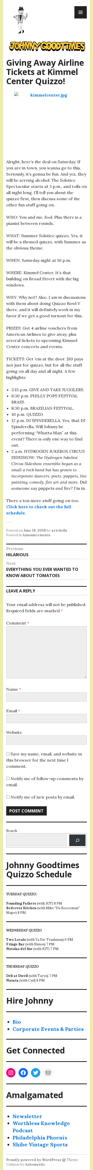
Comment (17, 623)
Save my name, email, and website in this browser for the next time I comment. (44, 760)
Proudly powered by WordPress (33, 1160)
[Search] (77, 840)
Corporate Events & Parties (48, 1029)
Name (13, 689)
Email (13, 710)
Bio (17, 1022)
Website (14, 732)
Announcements (36, 535)
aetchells (59, 530)
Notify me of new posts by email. (43, 797)
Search (11, 831)
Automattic (35, 1164)
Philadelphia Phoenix (40, 1137)
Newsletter (27, 1116)
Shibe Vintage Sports (40, 1144)
